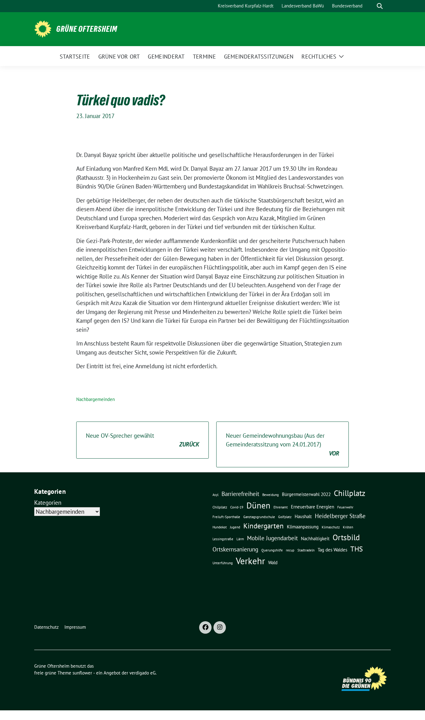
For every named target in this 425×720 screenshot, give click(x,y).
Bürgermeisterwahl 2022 (306, 494)
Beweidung (270, 495)
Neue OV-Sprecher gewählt (142, 440)
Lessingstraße (223, 539)
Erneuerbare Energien (312, 506)
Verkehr (250, 561)
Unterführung (223, 563)
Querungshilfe (272, 550)
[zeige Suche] (380, 6)
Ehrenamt (280, 507)
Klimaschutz (331, 527)
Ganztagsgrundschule (259, 517)
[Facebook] (205, 627)
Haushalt (303, 516)
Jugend (235, 527)
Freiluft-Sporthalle (226, 517)
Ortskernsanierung (235, 549)
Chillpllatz (220, 507)
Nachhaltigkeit (315, 538)
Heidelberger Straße (340, 516)
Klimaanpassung (303, 526)
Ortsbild (346, 537)
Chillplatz (349, 493)
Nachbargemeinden (95, 399)
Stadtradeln (306, 550)
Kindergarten (263, 525)
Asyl (215, 495)
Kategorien (47, 502)
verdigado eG (142, 673)
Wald (273, 562)
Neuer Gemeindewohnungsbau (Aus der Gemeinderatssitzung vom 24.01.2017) (282, 444)
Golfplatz (285, 517)
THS (356, 548)
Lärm (240, 539)
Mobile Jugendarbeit (272, 538)
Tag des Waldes (332, 549)
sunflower (82, 673)
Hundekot (220, 527)
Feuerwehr (345, 507)
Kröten (348, 527)
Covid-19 (236, 507)
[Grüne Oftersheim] (42, 28)
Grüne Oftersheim (86, 29)
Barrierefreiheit (240, 494)
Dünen (258, 505)
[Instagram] (219, 627)
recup (290, 550)
